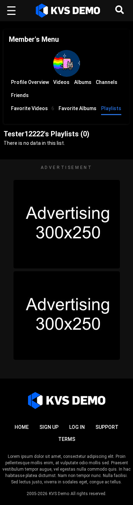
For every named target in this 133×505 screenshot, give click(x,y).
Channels (106, 82)
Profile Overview (30, 82)
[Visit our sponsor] (66, 224)
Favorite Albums (77, 108)
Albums (83, 82)
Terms (66, 439)
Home (22, 427)
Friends (20, 95)
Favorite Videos (32, 108)
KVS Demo (59, 493)
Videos (61, 82)
